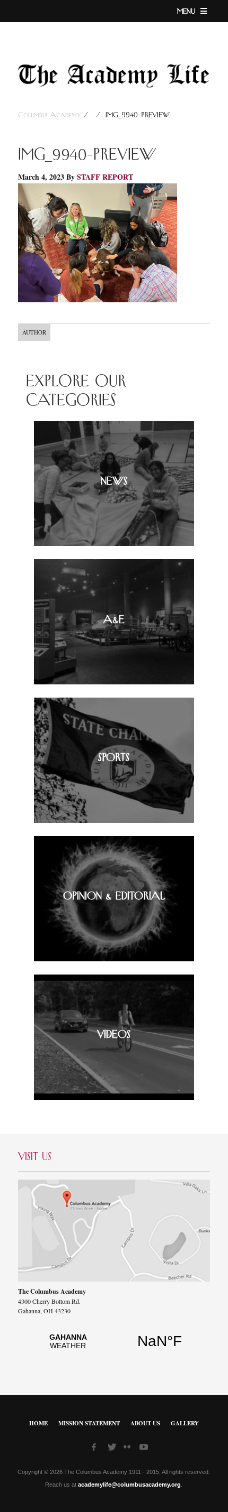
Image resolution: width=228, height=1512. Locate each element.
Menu (187, 11)
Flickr (129, 1450)
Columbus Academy (51, 115)
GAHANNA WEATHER (113, 1347)
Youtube (144, 1448)
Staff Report (105, 176)
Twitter (113, 1448)
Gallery (185, 1423)
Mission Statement (89, 1423)
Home (38, 1423)
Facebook (97, 1448)
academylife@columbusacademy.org (129, 1484)
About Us (145, 1423)
